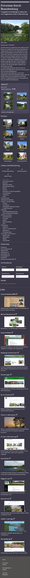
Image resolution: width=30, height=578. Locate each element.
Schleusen (5, 225)
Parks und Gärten (7, 215)
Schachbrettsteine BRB (8, 294)
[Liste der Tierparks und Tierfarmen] (1, 233)
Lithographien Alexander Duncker (11, 206)
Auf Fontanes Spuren (8, 181)
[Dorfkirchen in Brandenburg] (15, 449)
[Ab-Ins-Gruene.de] (15, 407)
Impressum (5, 563)
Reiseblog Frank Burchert (9, 353)
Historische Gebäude (8, 199)
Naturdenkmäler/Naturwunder (10, 211)
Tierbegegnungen (7, 232)
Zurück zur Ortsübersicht (7, 112)
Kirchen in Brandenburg (8, 437)
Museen (5, 210)
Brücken (5, 188)
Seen (4, 223)
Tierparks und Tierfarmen (9, 233)
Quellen (5, 220)
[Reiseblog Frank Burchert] (15, 365)
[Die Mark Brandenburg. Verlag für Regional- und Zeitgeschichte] (8, 169)
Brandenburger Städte (8, 186)
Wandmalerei (6, 237)
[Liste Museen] (1, 210)
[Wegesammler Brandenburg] (15, 491)
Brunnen (5, 189)
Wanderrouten (6, 235)
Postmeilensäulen (7, 216)
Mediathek (5, 574)
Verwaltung (3, 247)
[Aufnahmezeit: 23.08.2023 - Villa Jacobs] (8, 99)
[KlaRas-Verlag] (8, 174)
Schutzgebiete (4, 255)
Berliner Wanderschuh (8, 314)
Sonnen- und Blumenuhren (9, 228)
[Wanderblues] (15, 511)
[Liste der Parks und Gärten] (1, 215)
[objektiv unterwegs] (15, 531)
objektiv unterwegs (7, 519)
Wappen (5, 238)
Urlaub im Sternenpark (8, 415)
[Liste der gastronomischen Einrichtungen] (1, 198)
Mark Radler (5, 459)
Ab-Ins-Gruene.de (6, 395)
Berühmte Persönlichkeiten (7, 259)
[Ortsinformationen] (5, 87)
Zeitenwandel (6, 240)
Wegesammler (5, 479)
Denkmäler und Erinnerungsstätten (11, 191)
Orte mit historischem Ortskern (10, 213)
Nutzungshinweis (6, 568)
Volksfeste (3, 250)
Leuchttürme (6, 205)
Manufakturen (4, 254)
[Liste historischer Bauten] (1, 199)
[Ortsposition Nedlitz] (2, 87)
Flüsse (4, 196)
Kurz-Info (4, 573)
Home (4, 559)
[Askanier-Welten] (15, 345)
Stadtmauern (6, 230)
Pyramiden (5, 218)
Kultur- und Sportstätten (9, 201)
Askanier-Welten (6, 333)
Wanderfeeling (5, 539)
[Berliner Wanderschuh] (15, 326)
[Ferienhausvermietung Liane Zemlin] (15, 427)
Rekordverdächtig (7, 222)
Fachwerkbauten (7, 193)
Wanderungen (5, 375)
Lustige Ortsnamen (7, 208)
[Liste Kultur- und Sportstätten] (1, 201)
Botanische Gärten (7, 184)
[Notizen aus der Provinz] (15, 471)
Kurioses (5, 203)
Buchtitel (3, 257)
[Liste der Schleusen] (1, 225)
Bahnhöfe (5, 183)
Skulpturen (5, 227)
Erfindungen (4, 252)
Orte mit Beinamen (5, 249)
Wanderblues (5, 499)
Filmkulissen (6, 194)
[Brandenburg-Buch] (22, 169)
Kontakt (4, 564)
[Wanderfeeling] (15, 551)
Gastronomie (6, 198)
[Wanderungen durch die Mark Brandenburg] (15, 387)
